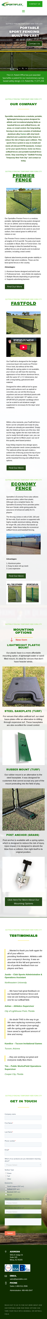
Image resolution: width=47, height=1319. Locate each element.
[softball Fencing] (23, 213)
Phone (13, 1283)
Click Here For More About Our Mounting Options (23, 901)
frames (23, 134)
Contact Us (34, 43)
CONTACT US (34, 4)
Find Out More (14, 286)
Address (15, 1252)
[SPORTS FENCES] (23, 333)
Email (13, 1276)
